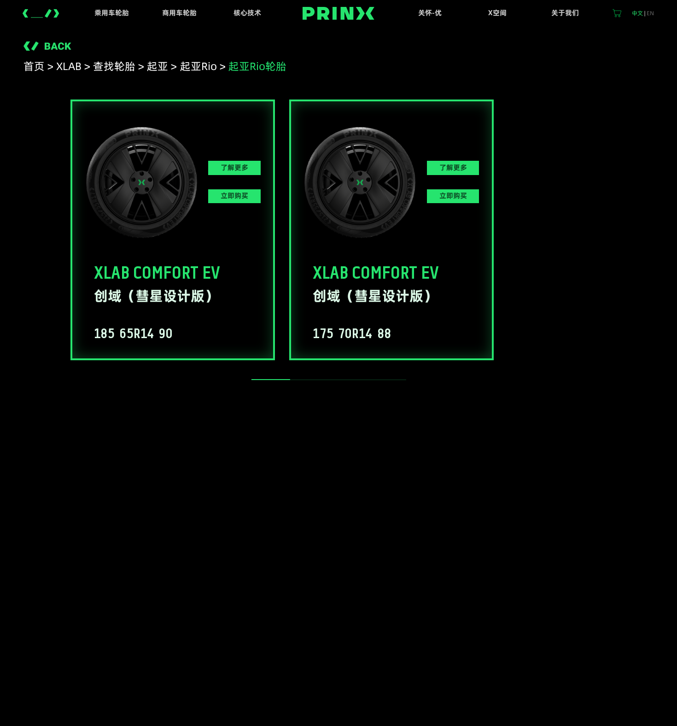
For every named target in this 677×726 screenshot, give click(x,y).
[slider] (270, 379)
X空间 (497, 13)
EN (650, 13)
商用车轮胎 (179, 13)
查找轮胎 (114, 66)
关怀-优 (430, 13)
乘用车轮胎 (111, 13)
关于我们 (565, 13)
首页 (34, 66)
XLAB (69, 66)
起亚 (157, 66)
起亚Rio (198, 66)
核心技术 (247, 13)
